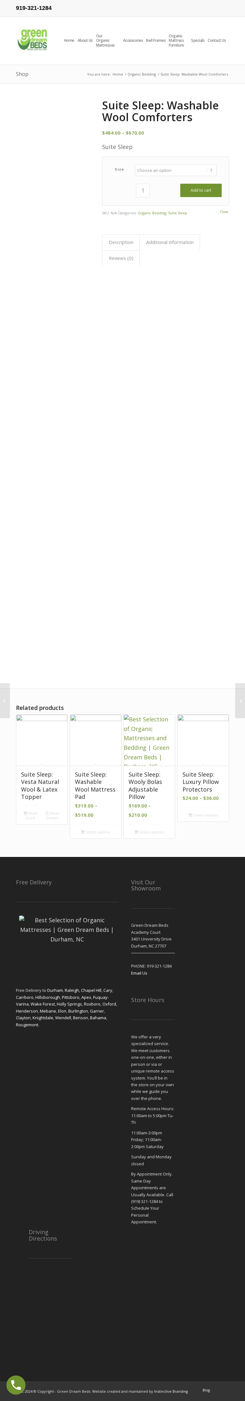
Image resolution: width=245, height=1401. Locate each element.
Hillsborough (47, 997)
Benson (80, 1018)
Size (119, 169)
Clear (224, 211)
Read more (31, 815)
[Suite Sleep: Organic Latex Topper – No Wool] (240, 700)
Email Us (139, 973)
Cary (107, 990)
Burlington (78, 1011)
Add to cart (201, 190)
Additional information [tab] (170, 242)
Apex (86, 997)
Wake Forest (43, 1004)
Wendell (63, 1018)
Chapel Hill (91, 990)
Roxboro (92, 1004)
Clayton (23, 1018)
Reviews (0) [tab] (121, 258)
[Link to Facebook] (224, 5)
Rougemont (27, 1025)
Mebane (48, 1011)
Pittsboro (70, 997)
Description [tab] (121, 242)
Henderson (27, 1011)
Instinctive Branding (171, 1391)
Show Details (52, 815)
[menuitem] (71, 41)
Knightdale (43, 1018)
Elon (62, 1011)
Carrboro (24, 997)
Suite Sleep (177, 212)
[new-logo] (32, 41)
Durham (55, 990)
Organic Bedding (152, 212)
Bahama (97, 1018)
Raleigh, (73, 990)
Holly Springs (69, 1004)
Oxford (109, 1004)
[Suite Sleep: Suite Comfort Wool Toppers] (5, 700)
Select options (97, 832)
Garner (97, 1011)
